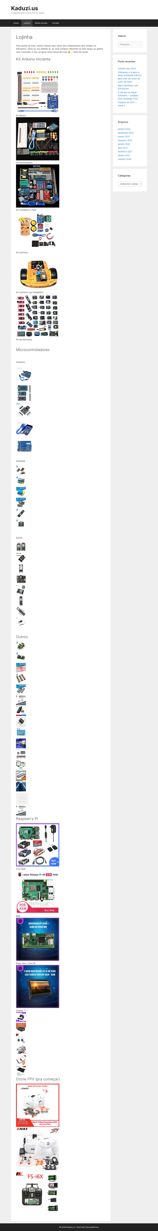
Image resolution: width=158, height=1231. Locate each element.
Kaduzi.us (24, 8)
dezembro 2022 (126, 133)
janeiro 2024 (124, 129)
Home (16, 23)
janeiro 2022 (124, 144)
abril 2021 (123, 148)
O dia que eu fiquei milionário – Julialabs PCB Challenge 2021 (128, 95)
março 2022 (124, 136)
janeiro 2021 (124, 155)
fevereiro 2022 (125, 140)
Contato (55, 23)
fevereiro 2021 (125, 151)
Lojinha (27, 23)
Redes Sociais (41, 23)
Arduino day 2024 (127, 68)
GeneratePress (92, 1227)
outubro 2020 (124, 159)
